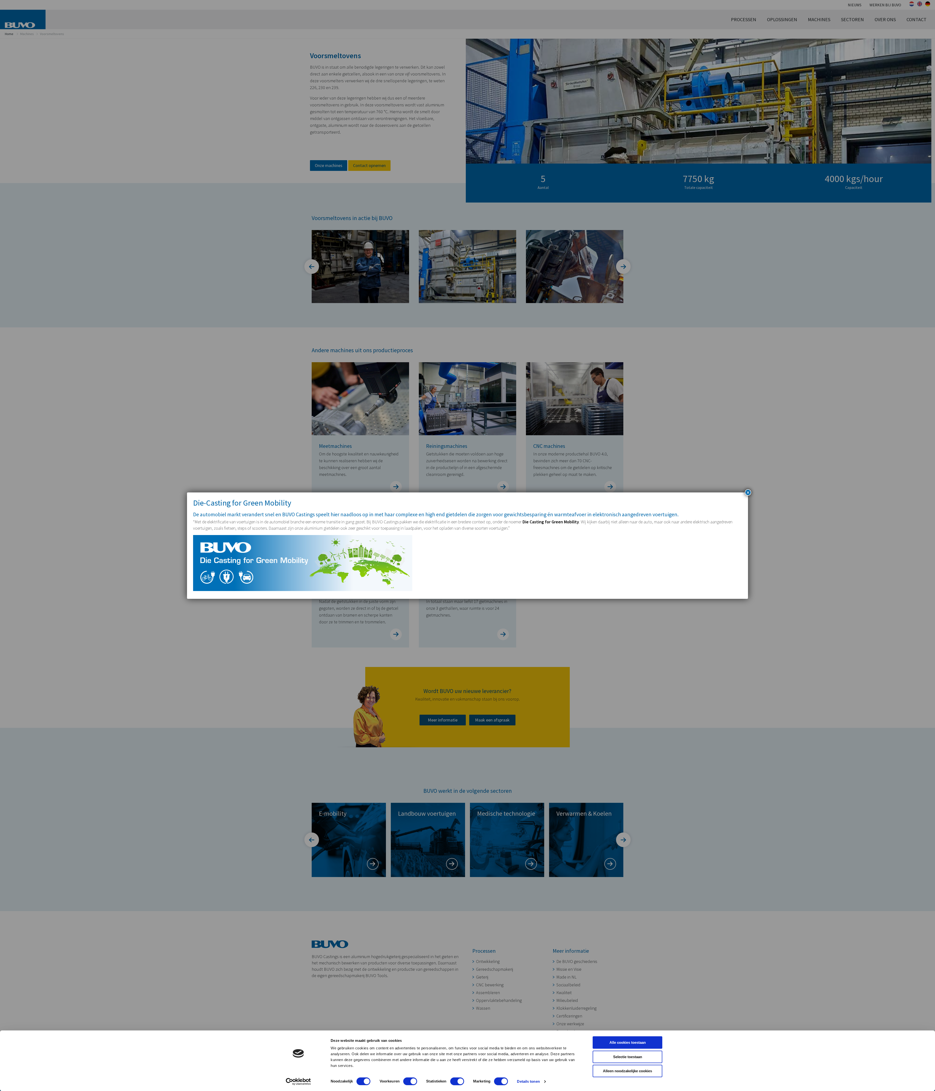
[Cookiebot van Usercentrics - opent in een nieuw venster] (298, 1081)
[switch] (410, 1081)
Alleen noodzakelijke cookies (627, 1071)
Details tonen (528, 1081)
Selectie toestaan (627, 1057)
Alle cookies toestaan (627, 1042)
